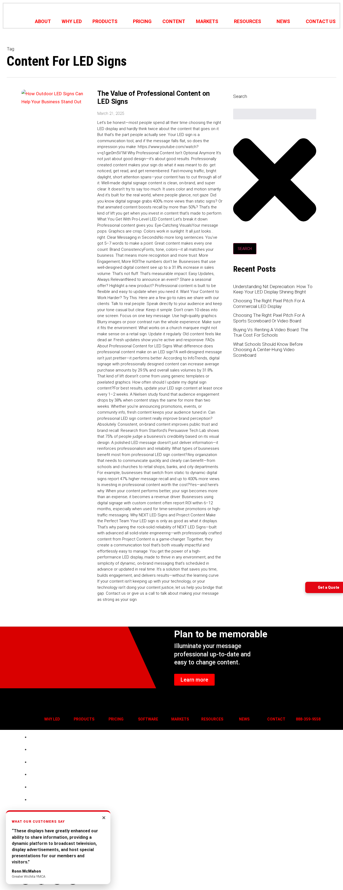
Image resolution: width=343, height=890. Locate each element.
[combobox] (274, 114)
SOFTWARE (148, 719)
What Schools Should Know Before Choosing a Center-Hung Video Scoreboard (268, 349)
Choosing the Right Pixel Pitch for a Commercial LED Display (269, 303)
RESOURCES (247, 21)
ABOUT (43, 21)
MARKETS (207, 21)
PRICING (142, 21)
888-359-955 (307, 719)
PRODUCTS (104, 21)
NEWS (283, 21)
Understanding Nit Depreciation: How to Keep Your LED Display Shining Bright (272, 289)
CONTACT (276, 719)
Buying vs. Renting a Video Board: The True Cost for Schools (270, 332)
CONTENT (173, 21)
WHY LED (72, 21)
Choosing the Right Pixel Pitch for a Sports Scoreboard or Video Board (269, 317)
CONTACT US (320, 21)
